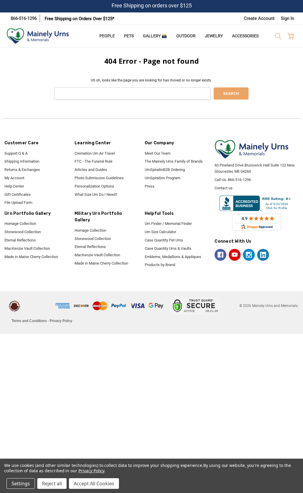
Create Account (259, 18)
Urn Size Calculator (160, 232)
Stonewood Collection (22, 232)
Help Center (14, 186)
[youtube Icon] (235, 255)
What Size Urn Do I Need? (96, 194)
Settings (21, 483)
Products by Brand (160, 264)
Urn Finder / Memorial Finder (168, 223)
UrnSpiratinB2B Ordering (165, 169)
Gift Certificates (17, 194)
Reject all (52, 483)
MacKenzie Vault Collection (27, 248)
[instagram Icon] (249, 255)
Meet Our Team (157, 153)
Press (149, 186)
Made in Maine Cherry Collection (31, 256)
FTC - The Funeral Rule (93, 161)
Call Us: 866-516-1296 (233, 179)
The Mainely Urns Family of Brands (174, 161)
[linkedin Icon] (263, 255)
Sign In (287, 18)
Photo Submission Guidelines (99, 178)
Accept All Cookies (94, 483)
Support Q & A (16, 153)
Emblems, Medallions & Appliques (173, 256)
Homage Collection (20, 223)
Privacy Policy (61, 321)
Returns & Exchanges (22, 169)
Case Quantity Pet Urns (164, 240)
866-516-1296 (24, 18)
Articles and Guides (91, 169)
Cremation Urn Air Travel (95, 153)
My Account (14, 178)
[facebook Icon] (220, 255)
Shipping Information (21, 161)
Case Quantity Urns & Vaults (168, 248)
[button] (39, 305)
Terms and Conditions (29, 321)
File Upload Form (18, 202)
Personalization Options (94, 186)
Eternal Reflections (20, 240)
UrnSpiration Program (162, 178)
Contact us (224, 188)
